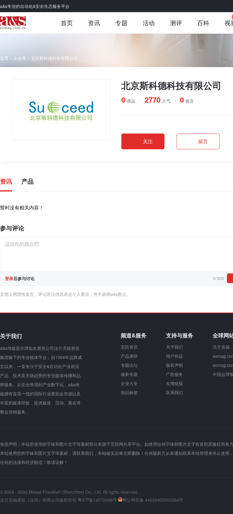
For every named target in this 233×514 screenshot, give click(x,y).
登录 (9, 278)
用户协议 (174, 356)
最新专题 (129, 374)
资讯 (94, 22)
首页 (67, 22)
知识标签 (129, 392)
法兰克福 (221, 347)
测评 (176, 22)
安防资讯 (129, 347)
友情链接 (174, 383)
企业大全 (129, 383)
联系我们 (174, 392)
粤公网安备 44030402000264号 (153, 500)
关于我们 (174, 347)
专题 (121, 22)
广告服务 (174, 374)
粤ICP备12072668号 (97, 500)
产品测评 (129, 356)
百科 (203, 22)
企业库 (19, 58)
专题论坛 (129, 365)
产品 (28, 181)
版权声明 (174, 365)
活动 (149, 22)
